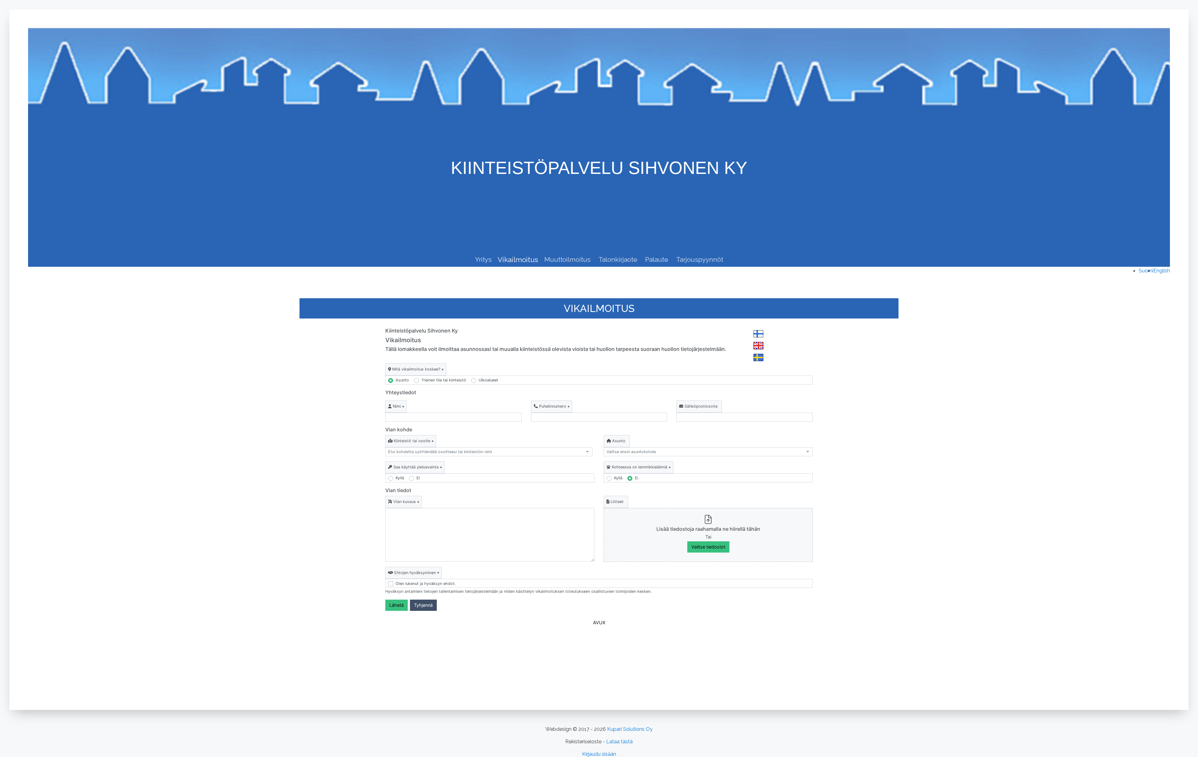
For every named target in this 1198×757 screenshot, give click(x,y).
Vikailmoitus (518, 259)
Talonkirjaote (617, 259)
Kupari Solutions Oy (630, 729)
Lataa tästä (619, 742)
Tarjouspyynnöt (699, 259)
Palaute (656, 259)
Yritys (483, 259)
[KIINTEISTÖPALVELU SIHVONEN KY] (599, 39)
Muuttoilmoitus (567, 259)
